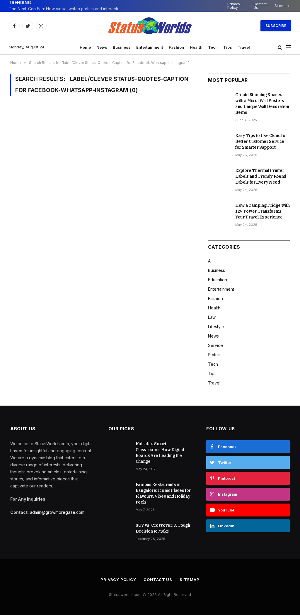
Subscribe (275, 25)
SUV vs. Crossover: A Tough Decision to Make (163, 528)
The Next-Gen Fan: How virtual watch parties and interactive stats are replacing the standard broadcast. (67, 8)
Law (212, 317)
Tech (213, 47)
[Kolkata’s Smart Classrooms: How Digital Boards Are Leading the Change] (119, 450)
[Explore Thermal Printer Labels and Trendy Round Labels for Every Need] (219, 177)
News (101, 47)
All (210, 260)
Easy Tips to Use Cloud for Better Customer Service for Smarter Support (261, 141)
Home (85, 47)
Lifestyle (216, 326)
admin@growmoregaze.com (57, 512)
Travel (244, 47)
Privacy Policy (233, 6)
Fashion (176, 47)
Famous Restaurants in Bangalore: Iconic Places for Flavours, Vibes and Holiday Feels (163, 493)
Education (217, 279)
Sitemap (282, 6)
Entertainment (149, 47)
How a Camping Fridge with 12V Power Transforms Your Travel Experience (262, 211)
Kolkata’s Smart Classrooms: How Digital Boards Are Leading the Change (160, 452)
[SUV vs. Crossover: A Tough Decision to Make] (119, 532)
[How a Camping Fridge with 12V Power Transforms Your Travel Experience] (219, 212)
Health (196, 47)
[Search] (280, 47)
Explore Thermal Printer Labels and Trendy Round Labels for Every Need (260, 176)
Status (214, 354)
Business (122, 47)
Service (215, 345)
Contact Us (260, 6)
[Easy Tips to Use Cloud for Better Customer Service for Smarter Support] (219, 142)
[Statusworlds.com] (150, 26)
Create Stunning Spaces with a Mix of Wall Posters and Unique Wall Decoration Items (262, 103)
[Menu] (288, 47)
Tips (227, 47)
